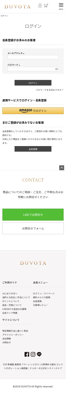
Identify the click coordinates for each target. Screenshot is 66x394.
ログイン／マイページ (43, 293)
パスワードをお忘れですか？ (50, 89)
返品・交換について (12, 304)
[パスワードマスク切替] (56, 69)
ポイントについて (10, 301)
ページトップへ (61, 167)
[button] (33, 110)
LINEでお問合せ (33, 215)
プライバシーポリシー (13, 334)
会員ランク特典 (9, 312)
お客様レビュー (40, 304)
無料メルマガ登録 (41, 297)
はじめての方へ (9, 293)
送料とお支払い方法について (16, 297)
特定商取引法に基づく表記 (15, 330)
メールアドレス (16, 53)
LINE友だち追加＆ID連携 (14, 308)
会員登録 (37, 301)
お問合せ (6, 342)
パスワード (14, 64)
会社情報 (6, 338)
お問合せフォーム (33, 228)
